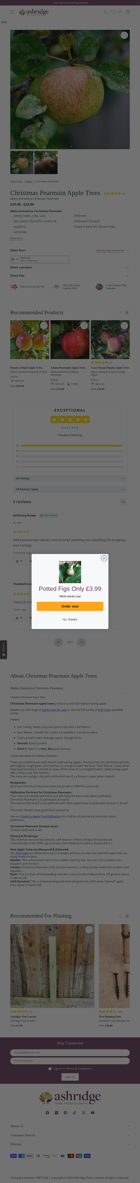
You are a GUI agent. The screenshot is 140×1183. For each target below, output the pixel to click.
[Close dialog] (104, 558)
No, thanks (70, 619)
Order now (70, 606)
